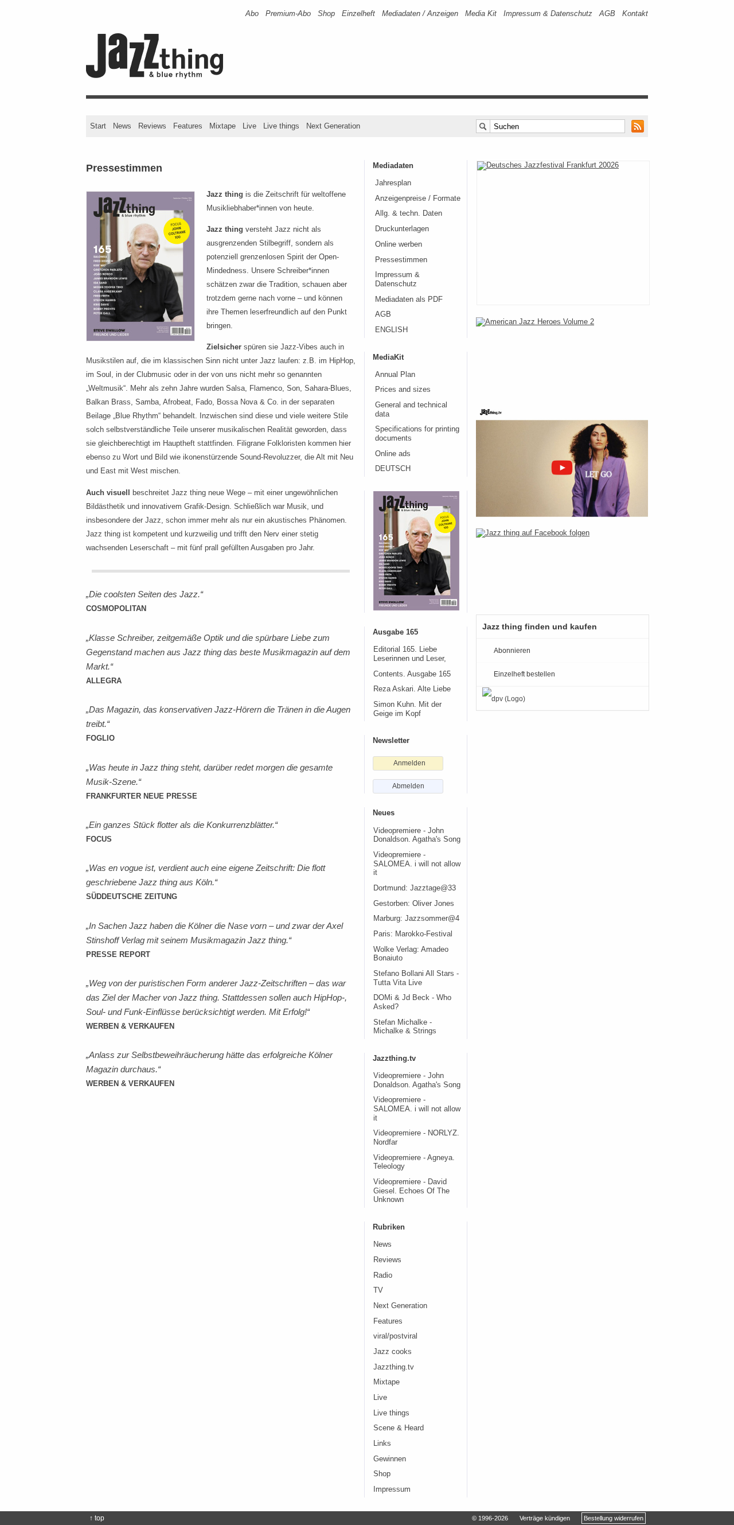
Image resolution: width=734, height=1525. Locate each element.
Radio (382, 1275)
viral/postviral (395, 1336)
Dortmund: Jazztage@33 (414, 888)
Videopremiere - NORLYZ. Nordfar (416, 1137)
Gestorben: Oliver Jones (413, 904)
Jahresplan (393, 183)
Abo (252, 13)
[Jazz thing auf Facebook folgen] (562, 565)
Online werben (398, 244)
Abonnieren (512, 651)
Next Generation (333, 126)
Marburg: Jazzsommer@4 (416, 919)
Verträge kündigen (545, 1518)
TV (378, 1290)
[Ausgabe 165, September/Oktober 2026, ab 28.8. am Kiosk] (416, 551)
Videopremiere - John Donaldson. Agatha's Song (416, 835)
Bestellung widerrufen (613, 1518)
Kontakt (635, 13)
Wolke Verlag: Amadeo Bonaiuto (410, 954)
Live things (281, 126)
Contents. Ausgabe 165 (412, 674)
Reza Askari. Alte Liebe (412, 689)
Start (98, 126)
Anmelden (409, 763)
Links (382, 1444)
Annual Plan (395, 375)
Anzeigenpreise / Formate (417, 198)
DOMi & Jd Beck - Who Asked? (412, 1002)
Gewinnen (389, 1459)
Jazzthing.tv (393, 1367)
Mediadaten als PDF (409, 299)
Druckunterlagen (402, 229)
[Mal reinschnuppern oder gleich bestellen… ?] (562, 354)
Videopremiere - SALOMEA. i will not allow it (416, 864)
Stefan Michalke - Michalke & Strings (404, 1027)
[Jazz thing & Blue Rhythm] (158, 76)
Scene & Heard (398, 1428)
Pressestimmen (401, 260)
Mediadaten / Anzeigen (420, 13)
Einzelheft (358, 13)
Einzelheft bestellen (524, 674)
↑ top (96, 1518)
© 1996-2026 (490, 1518)
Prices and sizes (403, 390)
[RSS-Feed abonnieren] (637, 126)
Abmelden (408, 786)
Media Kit (481, 13)
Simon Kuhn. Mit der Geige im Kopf (407, 709)
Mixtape (222, 126)
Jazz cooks (392, 1352)
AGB (607, 13)
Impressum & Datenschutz (547, 13)
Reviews (152, 126)
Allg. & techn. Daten (408, 213)
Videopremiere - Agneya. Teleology (414, 1162)
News (122, 126)
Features (187, 126)
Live (249, 126)
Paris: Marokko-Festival (412, 934)
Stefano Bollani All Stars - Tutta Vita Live (416, 978)
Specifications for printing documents (417, 433)
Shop (326, 13)
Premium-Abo (288, 13)
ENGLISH (391, 330)
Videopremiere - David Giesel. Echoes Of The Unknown (411, 1191)
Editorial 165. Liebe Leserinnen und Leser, (409, 654)
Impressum (392, 1489)
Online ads (393, 454)
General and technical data (411, 409)
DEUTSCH (393, 469)
